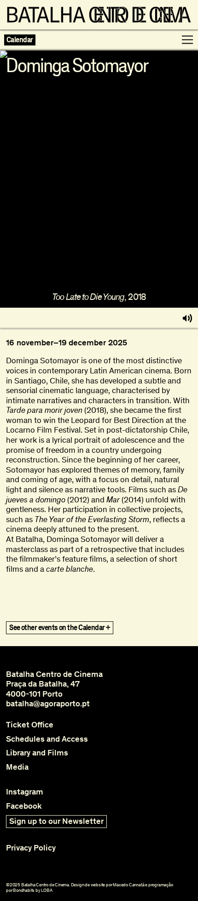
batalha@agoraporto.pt (48, 703)
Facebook (24, 806)
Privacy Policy (31, 848)
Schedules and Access (47, 739)
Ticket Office (29, 725)
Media (17, 767)
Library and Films (37, 753)
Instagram (24, 792)
